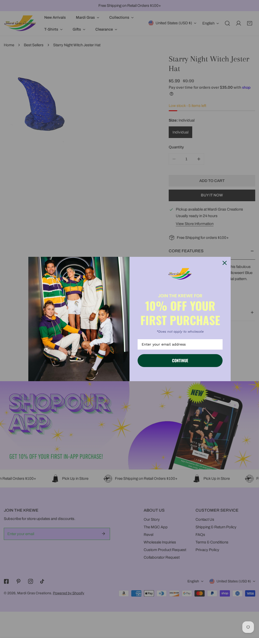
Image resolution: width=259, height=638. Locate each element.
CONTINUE (180, 360)
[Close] (225, 263)
